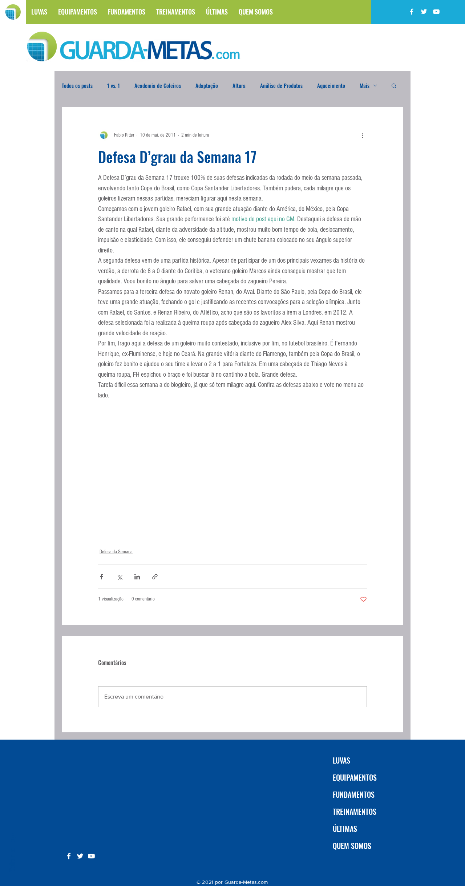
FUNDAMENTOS (354, 794)
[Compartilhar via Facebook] (101, 576)
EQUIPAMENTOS (355, 777)
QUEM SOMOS (352, 845)
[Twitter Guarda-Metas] (424, 12)
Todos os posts (77, 85)
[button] (394, 85)
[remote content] (232, 475)
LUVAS (341, 760)
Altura (239, 85)
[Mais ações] (362, 135)
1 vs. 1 (113, 85)
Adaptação (206, 85)
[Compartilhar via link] (154, 576)
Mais (364, 85)
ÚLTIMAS (345, 828)
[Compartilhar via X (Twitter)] (119, 576)
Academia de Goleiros (157, 85)
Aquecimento (331, 85)
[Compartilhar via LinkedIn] (137, 576)
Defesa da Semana (116, 552)
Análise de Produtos (281, 85)
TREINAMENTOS (354, 811)
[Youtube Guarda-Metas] (436, 12)
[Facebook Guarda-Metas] (412, 12)
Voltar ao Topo (12, 852)
